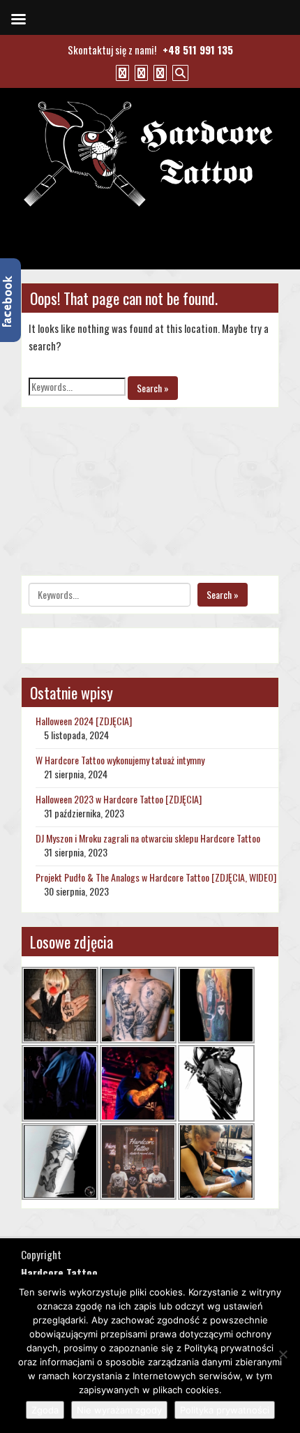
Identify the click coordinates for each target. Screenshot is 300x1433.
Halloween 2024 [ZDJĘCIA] (84, 720)
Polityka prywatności (224, 1410)
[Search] (178, 72)
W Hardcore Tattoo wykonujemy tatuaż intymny (120, 759)
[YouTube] (139, 72)
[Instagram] (158, 72)
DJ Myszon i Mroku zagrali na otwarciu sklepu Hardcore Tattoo (148, 838)
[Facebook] (120, 72)
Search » (153, 387)
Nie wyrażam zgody (119, 1410)
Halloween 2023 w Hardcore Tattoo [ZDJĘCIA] (119, 799)
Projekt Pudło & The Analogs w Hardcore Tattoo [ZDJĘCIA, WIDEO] (156, 877)
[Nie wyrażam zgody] (283, 1354)
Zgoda (45, 1410)
